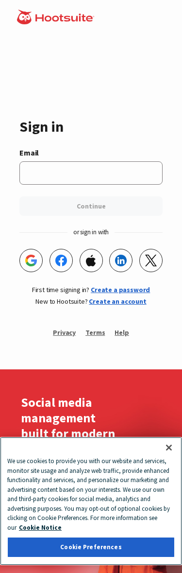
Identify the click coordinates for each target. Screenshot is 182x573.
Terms (95, 332)
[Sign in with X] (151, 260)
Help (122, 332)
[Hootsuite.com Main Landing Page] (56, 21)
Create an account (117, 301)
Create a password (120, 289)
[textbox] (91, 173)
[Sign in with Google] (31, 260)
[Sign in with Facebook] (61, 260)
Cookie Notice (40, 527)
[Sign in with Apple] (91, 260)
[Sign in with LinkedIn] (120, 260)
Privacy (64, 332)
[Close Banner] (169, 447)
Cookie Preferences (90, 547)
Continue (91, 206)
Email (29, 152)
